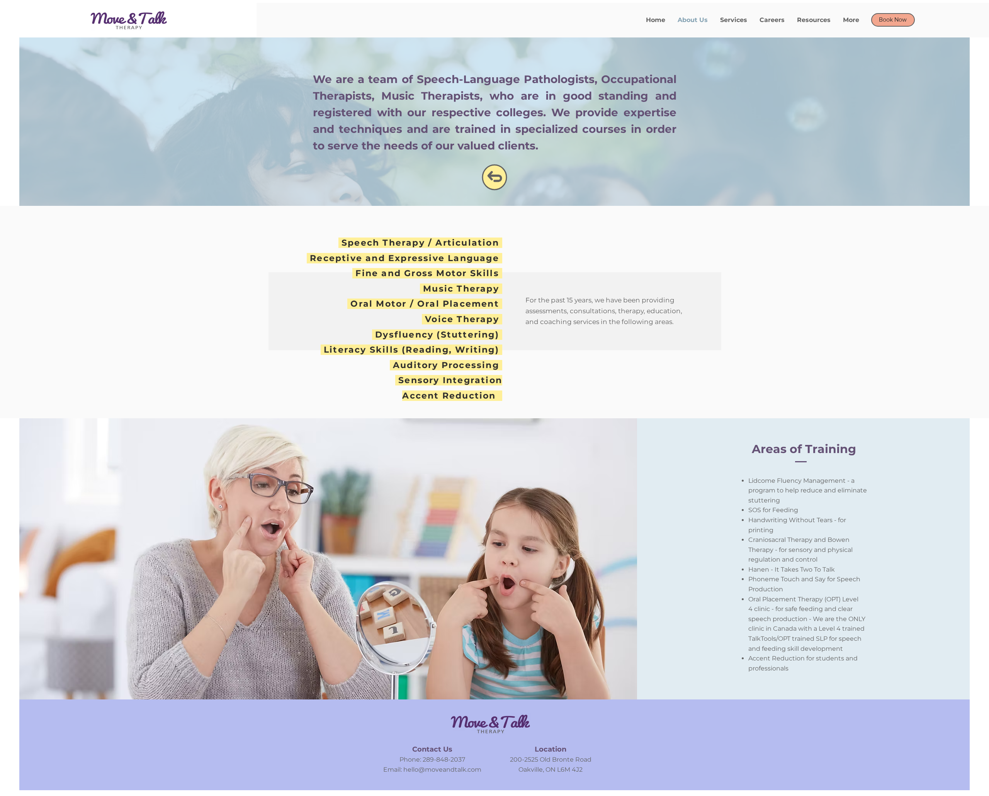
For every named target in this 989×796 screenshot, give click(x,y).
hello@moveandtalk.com (442, 769)
